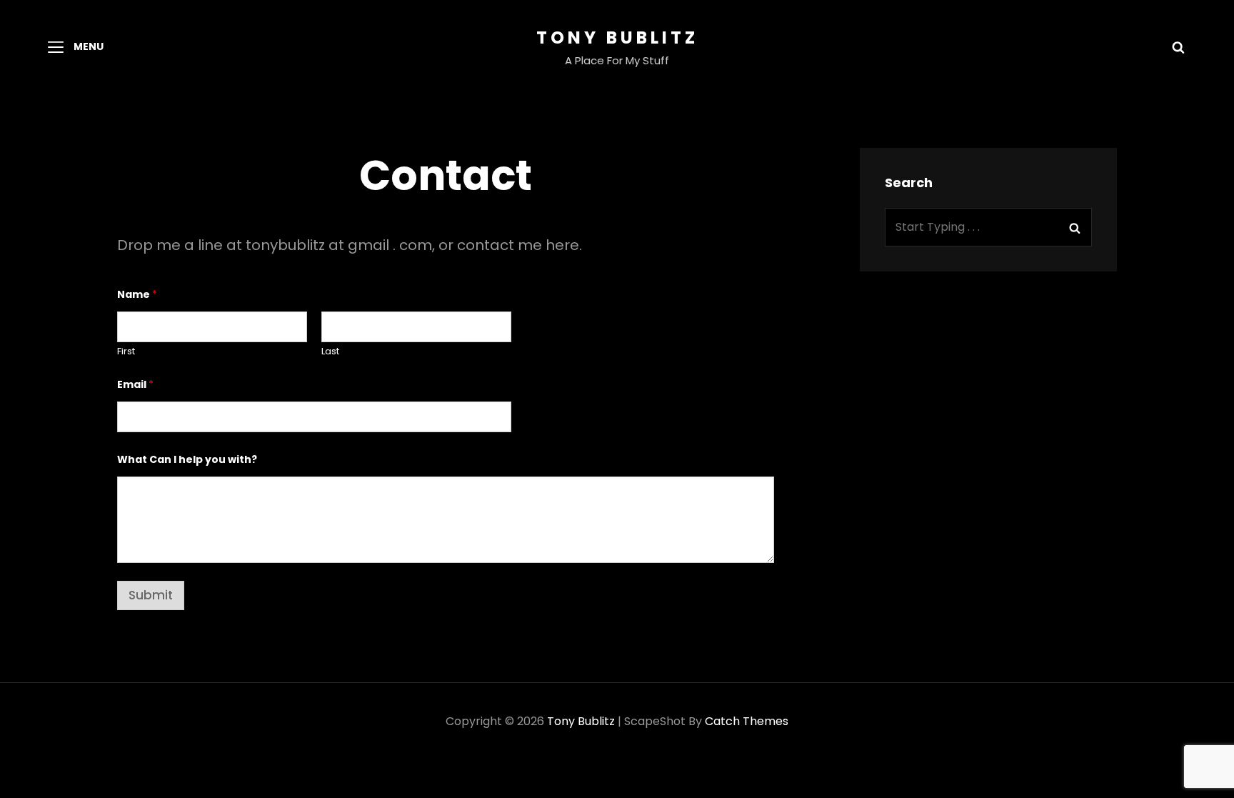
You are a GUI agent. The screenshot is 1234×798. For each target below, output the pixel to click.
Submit (151, 595)
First (126, 351)
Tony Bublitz (617, 37)
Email (135, 385)
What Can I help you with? (187, 460)
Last (330, 351)
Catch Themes (746, 721)
